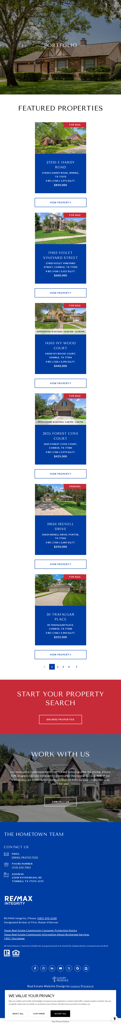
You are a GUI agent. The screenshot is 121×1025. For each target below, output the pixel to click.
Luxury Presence (82, 986)
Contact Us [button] (60, 801)
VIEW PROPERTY (60, 202)
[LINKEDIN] (52, 968)
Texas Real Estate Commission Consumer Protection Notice (40, 930)
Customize (39, 1013)
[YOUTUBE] (60, 968)
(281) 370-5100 (47, 918)
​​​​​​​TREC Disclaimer (14, 938)
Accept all (60, 1013)
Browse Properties (60, 719)
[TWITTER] (69, 968)
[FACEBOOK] (35, 968)
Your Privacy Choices (60, 1021)
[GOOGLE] (77, 968)
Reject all (18, 1013)
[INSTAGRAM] (43, 968)
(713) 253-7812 (21, 867)
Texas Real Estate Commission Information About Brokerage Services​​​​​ (46, 934)
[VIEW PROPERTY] (60, 199)
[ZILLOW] (86, 968)
